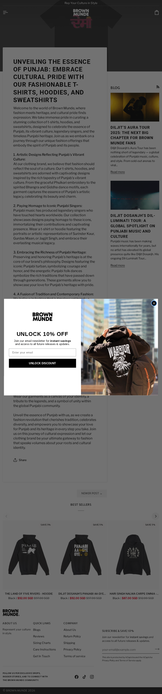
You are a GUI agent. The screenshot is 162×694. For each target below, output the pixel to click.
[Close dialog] (153, 303)
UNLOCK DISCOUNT (42, 363)
